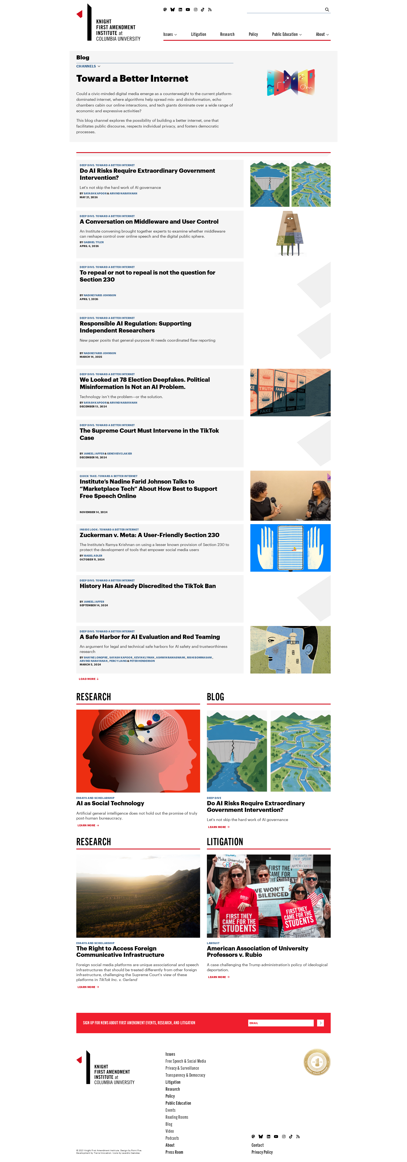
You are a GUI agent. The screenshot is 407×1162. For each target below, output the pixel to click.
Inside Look (89, 529)
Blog (82, 57)
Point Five (136, 1150)
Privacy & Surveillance (182, 1068)
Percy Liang (118, 660)
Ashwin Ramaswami (170, 657)
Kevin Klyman (144, 657)
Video (170, 1131)
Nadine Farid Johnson (100, 295)
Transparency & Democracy (185, 1075)
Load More (87, 678)
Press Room (174, 1152)
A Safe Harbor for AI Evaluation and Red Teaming (150, 636)
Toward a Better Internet (115, 165)
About (321, 34)
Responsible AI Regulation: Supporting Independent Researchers (135, 327)
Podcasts (172, 1138)
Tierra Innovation (103, 1153)
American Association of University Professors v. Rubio (257, 951)
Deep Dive (87, 165)
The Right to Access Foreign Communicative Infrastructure (120, 951)
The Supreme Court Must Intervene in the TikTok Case (149, 434)
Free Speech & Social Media (186, 1061)
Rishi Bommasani (199, 657)
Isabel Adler (93, 555)
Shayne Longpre (95, 657)
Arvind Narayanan (123, 193)
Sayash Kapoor (95, 193)
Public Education (285, 34)
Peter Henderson (142, 660)
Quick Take (88, 475)
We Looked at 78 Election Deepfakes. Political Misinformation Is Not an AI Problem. (145, 383)
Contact (258, 1145)
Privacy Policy (262, 1152)
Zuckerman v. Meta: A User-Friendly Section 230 (150, 534)
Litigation (198, 34)
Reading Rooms (177, 1117)
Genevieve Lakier (119, 453)
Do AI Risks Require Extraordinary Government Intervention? (147, 174)
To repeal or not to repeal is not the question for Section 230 (147, 276)
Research (227, 34)
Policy (253, 34)
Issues (168, 34)
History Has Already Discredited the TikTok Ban (148, 585)
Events (171, 1110)
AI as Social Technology (110, 803)
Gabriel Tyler (94, 242)
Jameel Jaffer (94, 453)
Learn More (86, 825)
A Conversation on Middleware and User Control (149, 221)
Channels (86, 66)
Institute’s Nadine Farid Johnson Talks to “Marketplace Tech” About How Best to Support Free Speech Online (148, 488)
